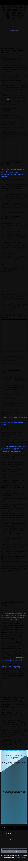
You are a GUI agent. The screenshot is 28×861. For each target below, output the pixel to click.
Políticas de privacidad (19, 827)
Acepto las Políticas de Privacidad (11, 849)
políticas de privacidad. (20, 857)
